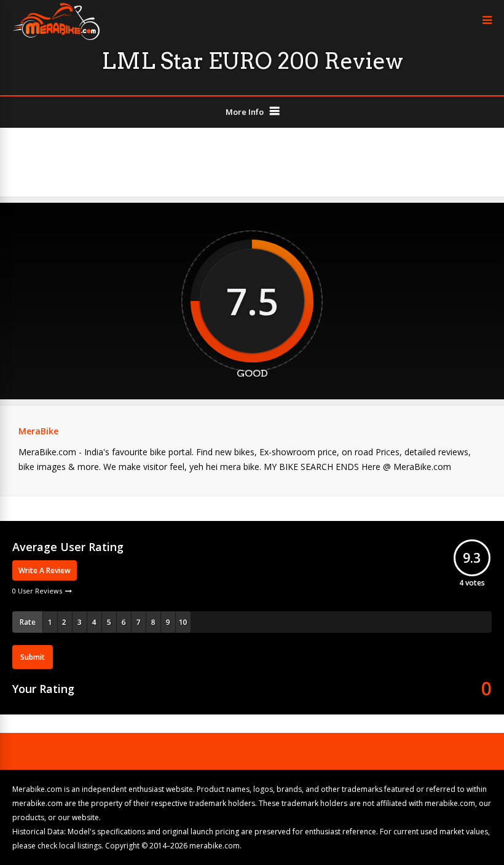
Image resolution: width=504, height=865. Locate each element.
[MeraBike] (56, 37)
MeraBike (38, 431)
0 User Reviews (37, 590)
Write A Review (44, 570)
